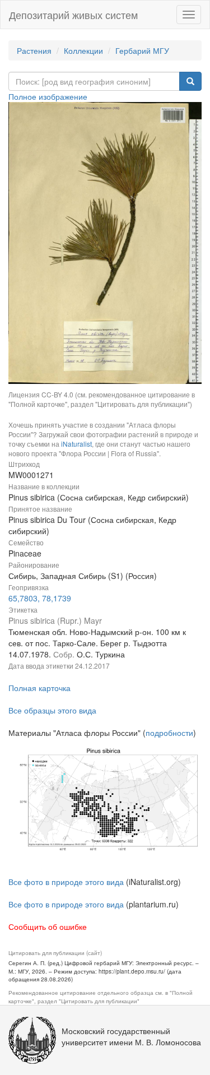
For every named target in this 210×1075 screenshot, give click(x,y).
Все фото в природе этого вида (66, 881)
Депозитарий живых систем (73, 14)
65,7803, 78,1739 (39, 598)
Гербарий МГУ (142, 50)
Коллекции (83, 50)
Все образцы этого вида (52, 710)
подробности (169, 732)
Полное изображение (47, 96)
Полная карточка (39, 687)
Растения (34, 50)
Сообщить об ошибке (47, 926)
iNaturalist (76, 443)
